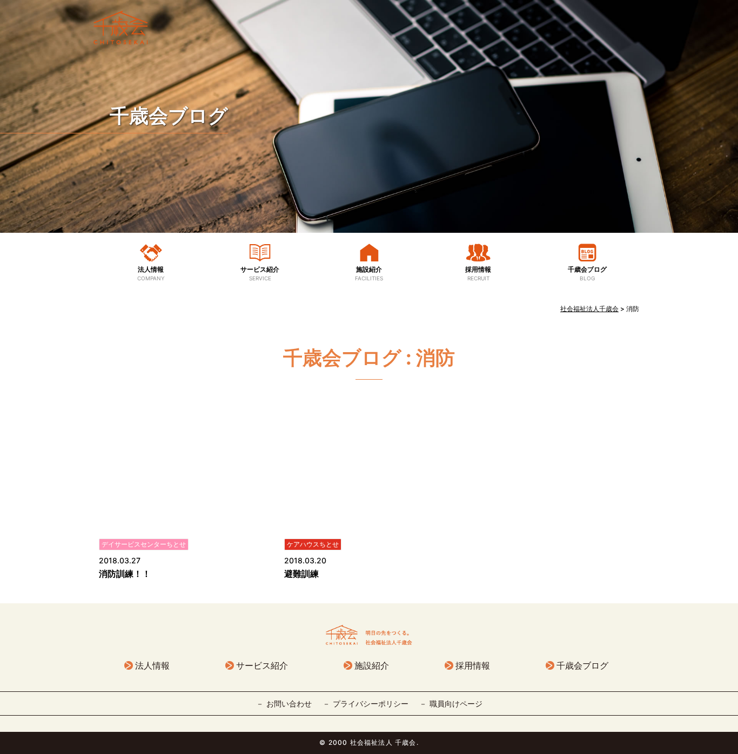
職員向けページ (456, 703)
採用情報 (478, 273)
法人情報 (151, 273)
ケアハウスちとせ (313, 544)
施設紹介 (369, 273)
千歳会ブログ (169, 115)
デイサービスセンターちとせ (144, 544)
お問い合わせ (289, 703)
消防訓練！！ (125, 573)
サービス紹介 (259, 273)
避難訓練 (301, 573)
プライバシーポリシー (370, 703)
